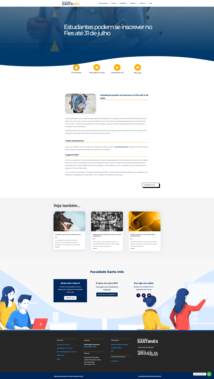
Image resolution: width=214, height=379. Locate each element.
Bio (112, 351)
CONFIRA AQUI (70, 298)
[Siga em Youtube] (149, 295)
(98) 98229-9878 (90, 347)
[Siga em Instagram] (144, 295)
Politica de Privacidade (119, 345)
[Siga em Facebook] (138, 295)
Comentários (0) (117, 72)
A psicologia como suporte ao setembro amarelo (68, 234)
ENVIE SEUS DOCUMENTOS (107, 294)
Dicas (56, 237)
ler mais (57, 247)
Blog (150, 3)
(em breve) (63, 345)
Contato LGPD (116, 348)
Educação (137, 73)
